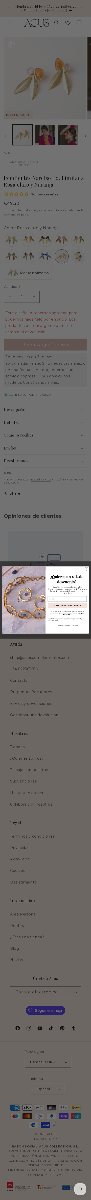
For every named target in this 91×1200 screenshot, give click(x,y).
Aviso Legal (74, 625)
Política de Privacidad (63, 625)
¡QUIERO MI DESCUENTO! (67, 605)
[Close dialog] (86, 568)
